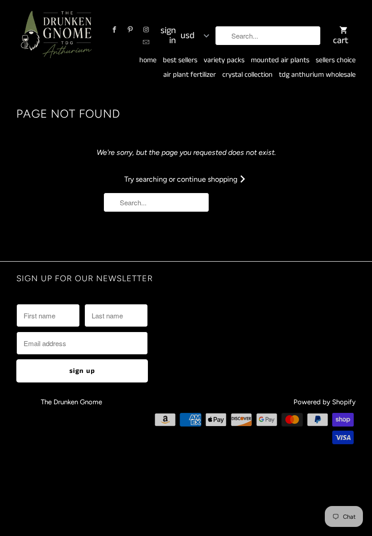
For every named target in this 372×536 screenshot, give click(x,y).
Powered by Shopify (325, 402)
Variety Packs (224, 60)
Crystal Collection (247, 75)
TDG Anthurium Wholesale (317, 75)
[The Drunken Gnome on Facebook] (114, 29)
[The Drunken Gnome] (55, 36)
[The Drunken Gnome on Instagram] (146, 29)
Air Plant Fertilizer (189, 75)
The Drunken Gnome (72, 402)
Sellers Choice (336, 60)
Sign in (168, 36)
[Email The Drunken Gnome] (146, 42)
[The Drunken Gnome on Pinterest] (130, 29)
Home (148, 60)
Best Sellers (180, 60)
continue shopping (208, 179)
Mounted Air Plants (280, 60)
